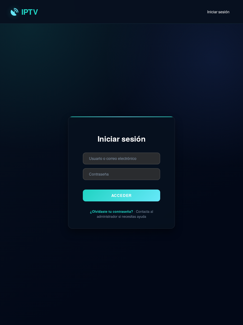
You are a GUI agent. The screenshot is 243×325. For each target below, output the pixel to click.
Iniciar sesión (218, 11)
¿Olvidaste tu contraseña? (111, 211)
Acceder (121, 195)
